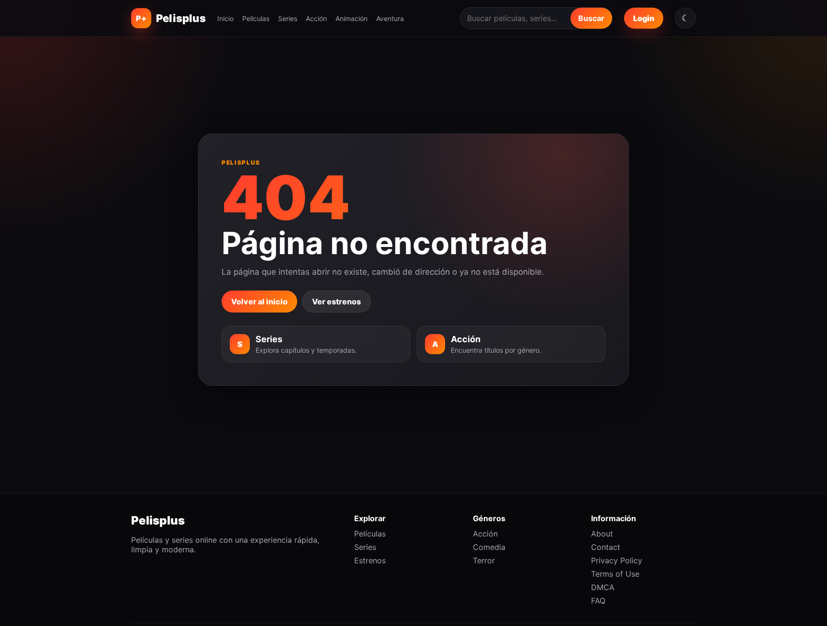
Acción (316, 18)
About (602, 533)
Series (287, 18)
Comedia (489, 547)
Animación (351, 18)
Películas (255, 18)
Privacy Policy (616, 560)
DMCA (603, 587)
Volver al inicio (259, 301)
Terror (484, 560)
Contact (605, 547)
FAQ (598, 600)
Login (643, 18)
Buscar (591, 18)
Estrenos (370, 560)
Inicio (225, 18)
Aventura (390, 18)
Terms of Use (615, 574)
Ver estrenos (336, 301)
